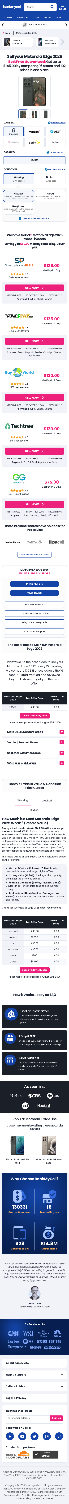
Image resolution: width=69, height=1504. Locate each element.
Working (22, 800)
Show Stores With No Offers (34, 554)
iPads (36, 17)
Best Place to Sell (34, 604)
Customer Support (34, 631)
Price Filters (34, 583)
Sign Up (56, 1418)
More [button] (58, 17)
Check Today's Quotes (34, 715)
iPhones (8, 17)
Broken (34, 809)
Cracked (47, 800)
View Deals (34, 593)
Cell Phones (22, 17)
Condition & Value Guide (34, 613)
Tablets (47, 17)
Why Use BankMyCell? (34, 622)
